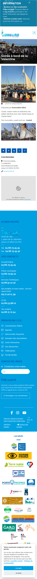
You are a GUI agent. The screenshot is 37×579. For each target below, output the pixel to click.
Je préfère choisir (16, 561)
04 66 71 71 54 (8, 312)
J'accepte (18, 568)
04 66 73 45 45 (12, 248)
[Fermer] (29, 2)
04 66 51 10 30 (8, 282)
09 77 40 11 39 (8, 294)
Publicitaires (27, 199)
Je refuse (18, 573)
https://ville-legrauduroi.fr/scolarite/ (16, 24)
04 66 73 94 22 (8, 273)
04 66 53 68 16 (8, 171)
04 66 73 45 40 (12, 251)
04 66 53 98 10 (8, 303)
